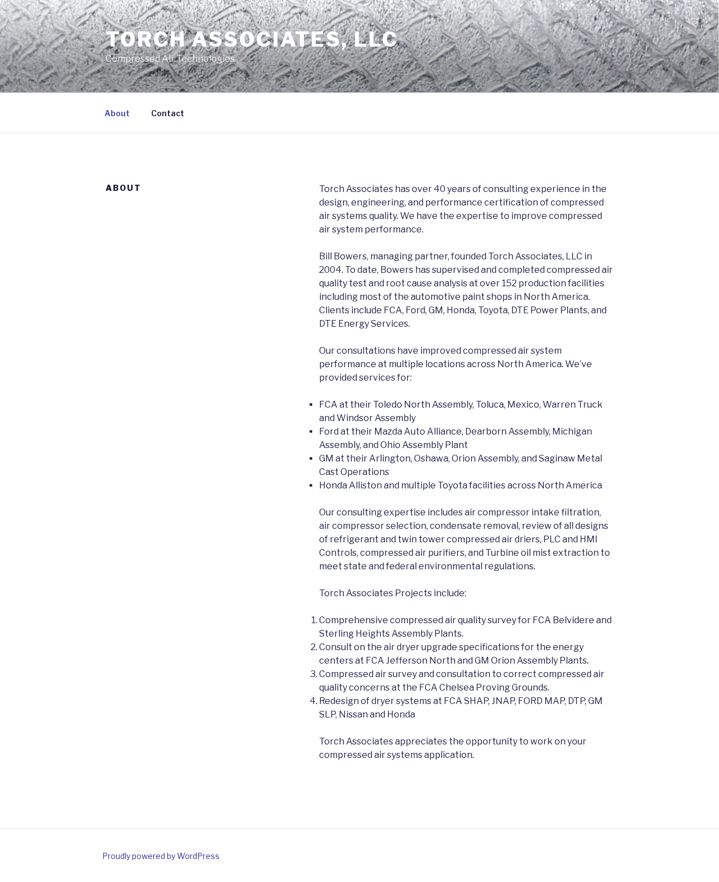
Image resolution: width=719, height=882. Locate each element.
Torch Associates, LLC (252, 39)
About (117, 113)
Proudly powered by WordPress (161, 856)
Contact (167, 113)
